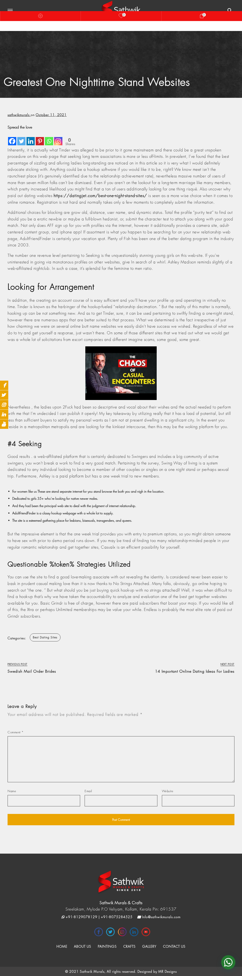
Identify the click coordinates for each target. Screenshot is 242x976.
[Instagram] (58, 138)
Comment (16, 732)
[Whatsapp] (49, 138)
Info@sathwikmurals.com (161, 917)
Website (167, 791)
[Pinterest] (40, 138)
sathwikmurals (19, 114)
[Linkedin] (30, 138)
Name (12, 791)
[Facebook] (12, 138)
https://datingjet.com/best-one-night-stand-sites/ (100, 195)
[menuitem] (62, 946)
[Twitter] (21, 138)
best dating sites (45, 637)
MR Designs (167, 971)
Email (88, 791)
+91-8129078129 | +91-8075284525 (99, 917)
